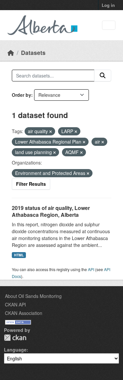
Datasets (33, 52)
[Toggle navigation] (108, 25)
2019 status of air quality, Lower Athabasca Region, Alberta (51, 211)
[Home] (11, 52)
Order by (21, 95)
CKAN (15, 337)
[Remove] (50, 131)
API (91, 269)
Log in (108, 5)
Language (15, 349)
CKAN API (15, 304)
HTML (19, 254)
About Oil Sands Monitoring (33, 296)
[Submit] (102, 75)
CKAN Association (23, 313)
